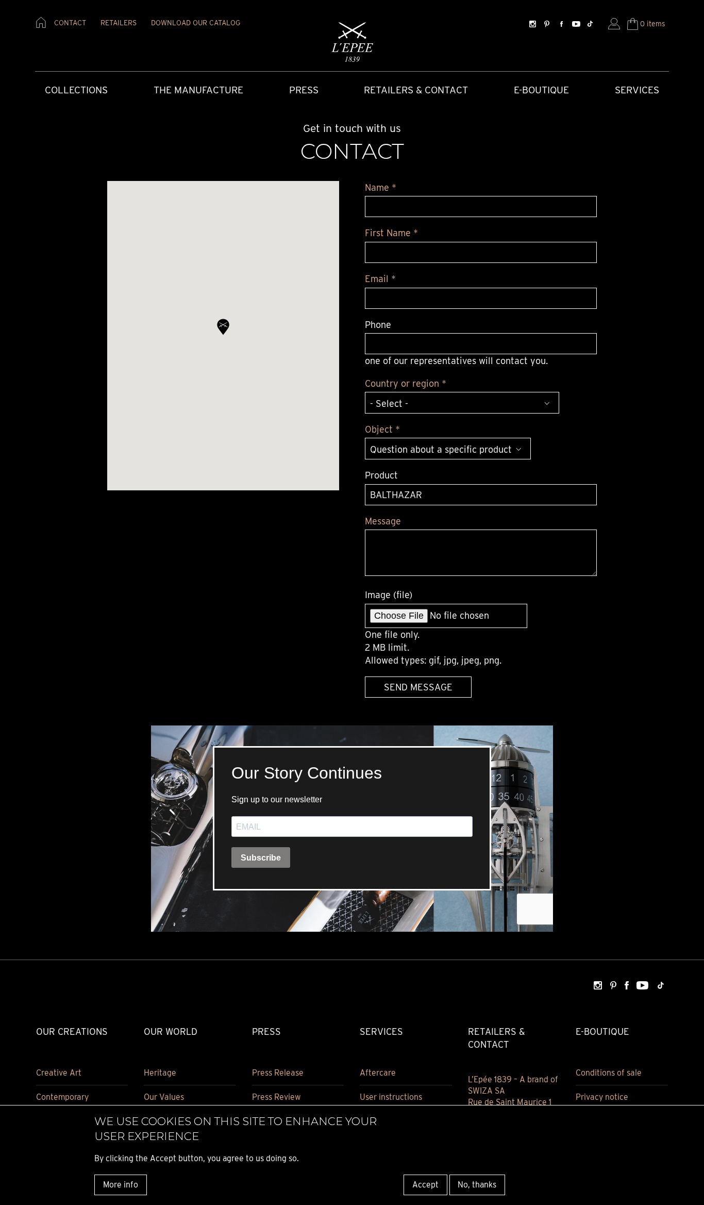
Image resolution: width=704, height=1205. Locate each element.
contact (70, 23)
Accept (425, 1184)
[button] (223, 327)
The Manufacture (198, 90)
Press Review (276, 1097)
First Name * (391, 232)
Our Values (164, 1097)
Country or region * (405, 383)
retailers (118, 23)
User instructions (391, 1097)
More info (120, 1184)
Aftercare (378, 1073)
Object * (382, 429)
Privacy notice (602, 1097)
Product (381, 475)
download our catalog (195, 23)
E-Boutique (541, 90)
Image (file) (388, 594)
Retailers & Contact (416, 90)
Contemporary (62, 1097)
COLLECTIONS (76, 90)
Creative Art (58, 1073)
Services (637, 90)
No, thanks (477, 1184)
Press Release (278, 1073)
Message (383, 521)
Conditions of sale (609, 1073)
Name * (380, 187)
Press (304, 90)
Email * (380, 278)
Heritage (160, 1073)
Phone (378, 324)
